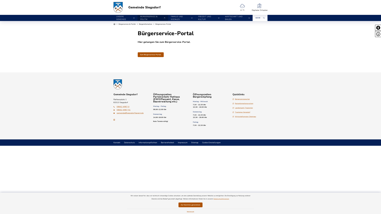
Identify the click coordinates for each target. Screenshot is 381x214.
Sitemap (194, 142)
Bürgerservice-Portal (163, 24)
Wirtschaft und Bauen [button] (233, 18)
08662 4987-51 (124, 110)
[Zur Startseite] (114, 24)
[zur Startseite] (118, 7)
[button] (378, 28)
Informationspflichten (148, 142)
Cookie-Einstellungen (211, 142)
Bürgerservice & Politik (127, 24)
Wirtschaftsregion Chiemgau (245, 117)
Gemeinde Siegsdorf (144, 7)
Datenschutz (129, 142)
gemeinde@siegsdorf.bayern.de (130, 113)
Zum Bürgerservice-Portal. (151, 55)
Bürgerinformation (145, 24)
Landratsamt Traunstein (244, 108)
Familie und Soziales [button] (177, 18)
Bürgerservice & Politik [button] (148, 18)
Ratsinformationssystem (244, 103)
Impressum (190, 212)
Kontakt (117, 142)
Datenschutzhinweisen (221, 199)
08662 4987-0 (123, 107)
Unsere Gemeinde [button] (121, 18)
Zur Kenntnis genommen (190, 205)
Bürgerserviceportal (242, 99)
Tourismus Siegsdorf (242, 112)
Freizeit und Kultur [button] (204, 18)
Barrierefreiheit (167, 142)
